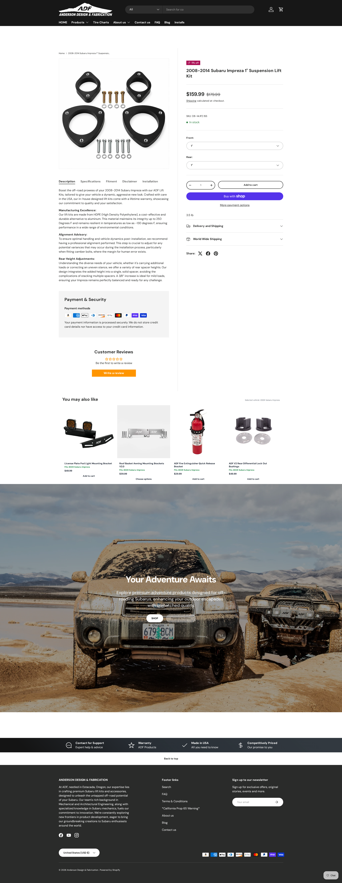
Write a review (114, 373)
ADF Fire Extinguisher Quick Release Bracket (194, 465)
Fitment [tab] (111, 181)
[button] (281, 9)
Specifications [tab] (91, 181)
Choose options (144, 479)
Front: (190, 137)
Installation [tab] (150, 181)
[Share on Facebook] (208, 253)
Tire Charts (101, 22)
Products (77, 22)
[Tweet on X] (200, 253)
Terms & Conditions (175, 801)
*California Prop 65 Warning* (181, 808)
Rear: (189, 157)
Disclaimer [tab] (129, 181)
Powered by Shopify (110, 870)
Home (62, 53)
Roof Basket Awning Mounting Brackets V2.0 (141, 465)
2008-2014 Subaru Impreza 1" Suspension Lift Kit (89, 53)
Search (166, 787)
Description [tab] (67, 181)
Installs (180, 22)
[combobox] (189, 10)
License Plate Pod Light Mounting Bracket (88, 463)
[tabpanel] (114, 235)
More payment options (235, 205)
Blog (167, 22)
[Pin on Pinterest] (216, 253)
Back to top (171, 758)
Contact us (142, 22)
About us (119, 22)
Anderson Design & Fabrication (83, 870)
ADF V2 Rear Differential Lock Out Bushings (248, 465)
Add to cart (251, 184)
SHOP (154, 618)
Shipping (191, 100)
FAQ (157, 22)
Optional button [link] (181, 618)
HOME (63, 22)
